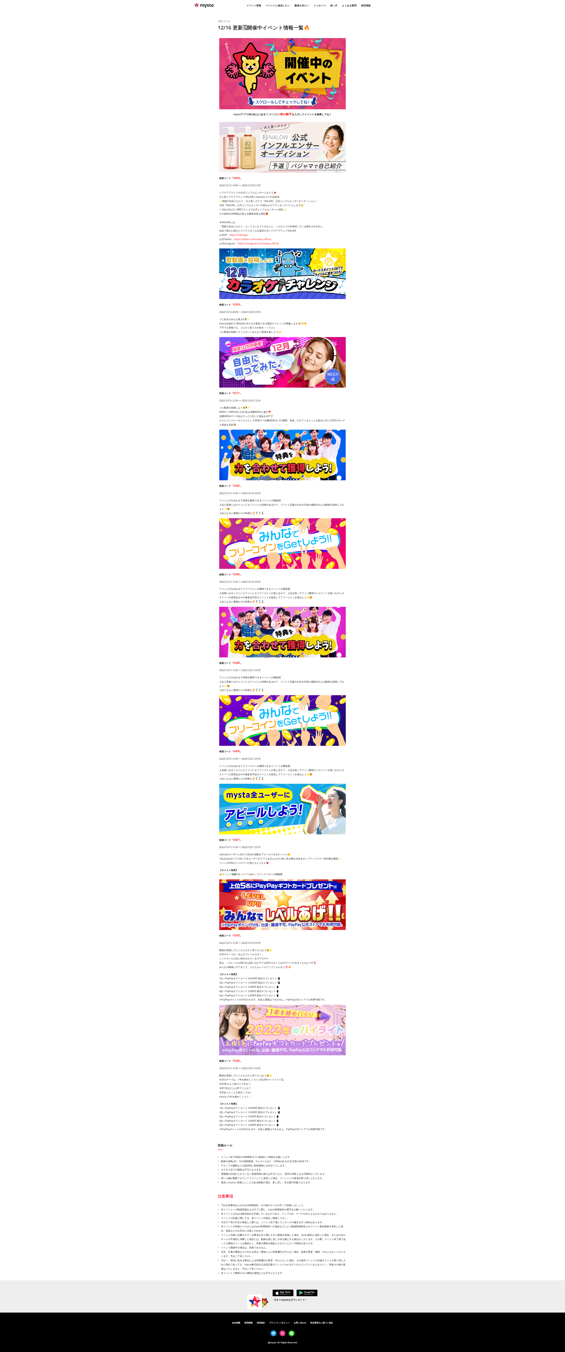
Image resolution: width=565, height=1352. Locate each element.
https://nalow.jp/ (239, 235)
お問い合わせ (300, 1322)
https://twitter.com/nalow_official (252, 239)
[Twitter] (273, 1333)
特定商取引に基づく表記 (321, 1322)
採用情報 (248, 1322)
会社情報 (236, 1322)
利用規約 (261, 1322)
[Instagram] (282, 1333)
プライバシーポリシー (279, 1322)
